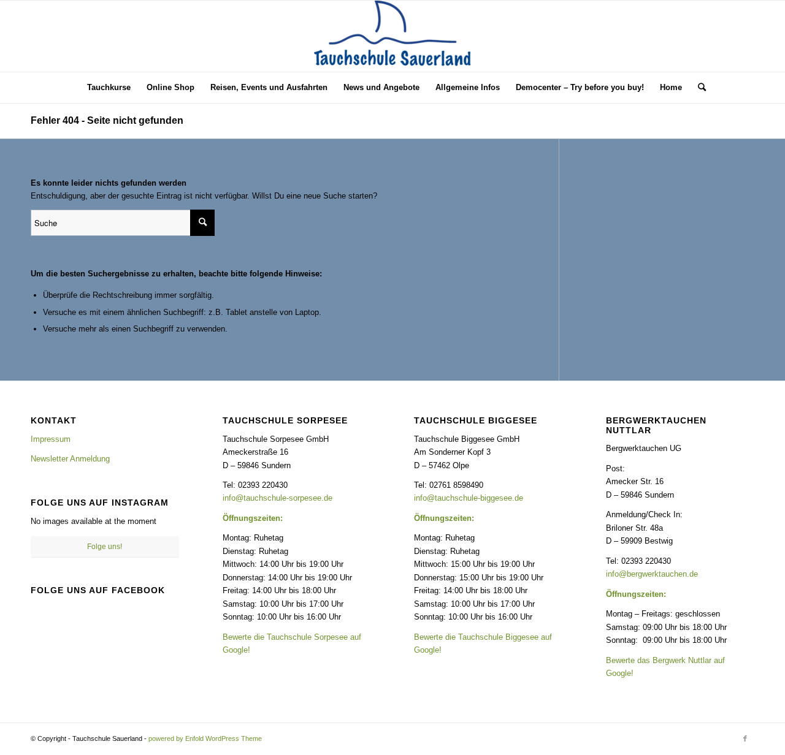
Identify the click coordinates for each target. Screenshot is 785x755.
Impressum (51, 439)
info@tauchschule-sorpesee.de (277, 498)
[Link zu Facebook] (745, 738)
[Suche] (698, 87)
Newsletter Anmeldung (70, 458)
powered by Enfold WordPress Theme (205, 738)
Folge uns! (104, 546)
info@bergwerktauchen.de (652, 574)
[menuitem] (109, 87)
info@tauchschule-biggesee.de (468, 498)
